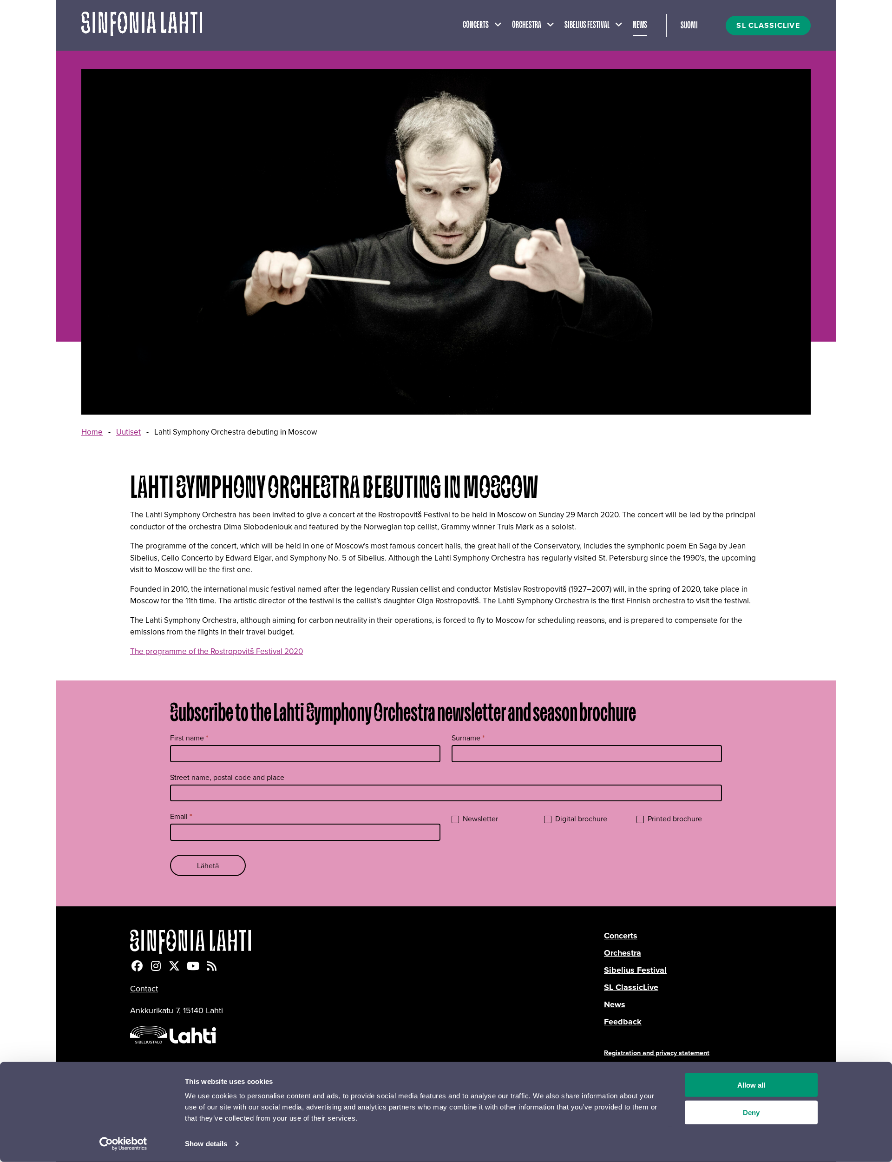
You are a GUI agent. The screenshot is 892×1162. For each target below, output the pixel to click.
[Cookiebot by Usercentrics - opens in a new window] (123, 1144)
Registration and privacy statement (656, 1052)
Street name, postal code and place (227, 777)
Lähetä (208, 865)
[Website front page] (141, 25)
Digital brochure (580, 819)
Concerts (476, 25)
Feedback (623, 1022)
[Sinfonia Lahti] (367, 942)
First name (189, 738)
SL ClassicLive (631, 987)
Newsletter (479, 819)
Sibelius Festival (587, 25)
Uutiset (128, 431)
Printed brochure (674, 819)
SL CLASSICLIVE (768, 25)
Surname (468, 738)
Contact (144, 988)
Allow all (751, 1085)
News (640, 25)
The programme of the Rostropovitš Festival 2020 (216, 651)
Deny (751, 1112)
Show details (206, 1144)
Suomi (689, 25)
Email (181, 816)
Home (92, 431)
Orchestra (526, 25)
